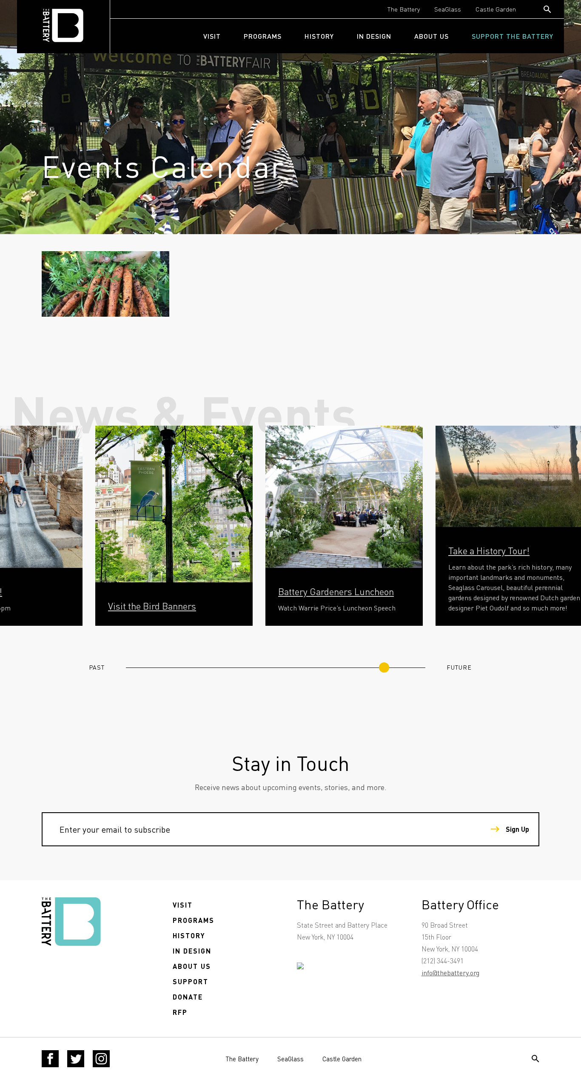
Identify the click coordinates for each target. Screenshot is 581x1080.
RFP (180, 1012)
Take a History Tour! (489, 550)
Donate (188, 996)
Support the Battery (512, 36)
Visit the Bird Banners (152, 606)
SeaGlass (447, 9)
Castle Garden (496, 9)
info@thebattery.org (450, 972)
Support (190, 981)
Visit (212, 36)
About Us (431, 36)
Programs (263, 36)
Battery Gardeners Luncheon (336, 591)
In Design (374, 36)
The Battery (403, 9)
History (319, 36)
